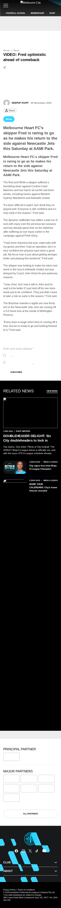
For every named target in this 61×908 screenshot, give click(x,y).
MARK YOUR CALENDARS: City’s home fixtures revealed (43, 487)
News (17, 50)
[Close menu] (53, 890)
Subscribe (16, 372)
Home (6, 50)
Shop (52, 13)
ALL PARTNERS (30, 814)
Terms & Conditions (26, 890)
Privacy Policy (28, 353)
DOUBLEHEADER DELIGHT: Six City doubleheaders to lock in (27, 438)
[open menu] (5, 5)
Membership (37, 13)
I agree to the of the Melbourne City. (30, 355)
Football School (15, 13)
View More (52, 391)
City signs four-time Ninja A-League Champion (43, 467)
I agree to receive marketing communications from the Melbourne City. (30, 362)
